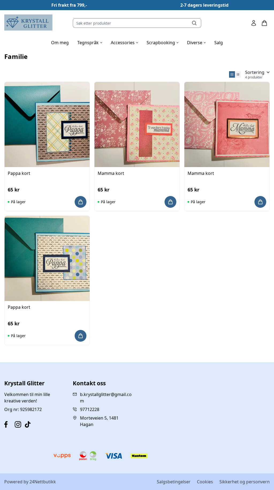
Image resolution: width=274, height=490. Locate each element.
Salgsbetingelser (174, 482)
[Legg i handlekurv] (80, 202)
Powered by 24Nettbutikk (30, 482)
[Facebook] (8, 424)
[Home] (28, 22)
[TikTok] (29, 424)
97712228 (89, 409)
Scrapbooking (162, 43)
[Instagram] (19, 424)
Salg (218, 43)
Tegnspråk (89, 43)
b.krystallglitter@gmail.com (106, 397)
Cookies (205, 482)
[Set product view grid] (232, 74)
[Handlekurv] (264, 23)
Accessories (124, 43)
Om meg (60, 43)
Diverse (196, 43)
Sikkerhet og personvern (244, 482)
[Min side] (253, 23)
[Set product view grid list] (238, 74)
